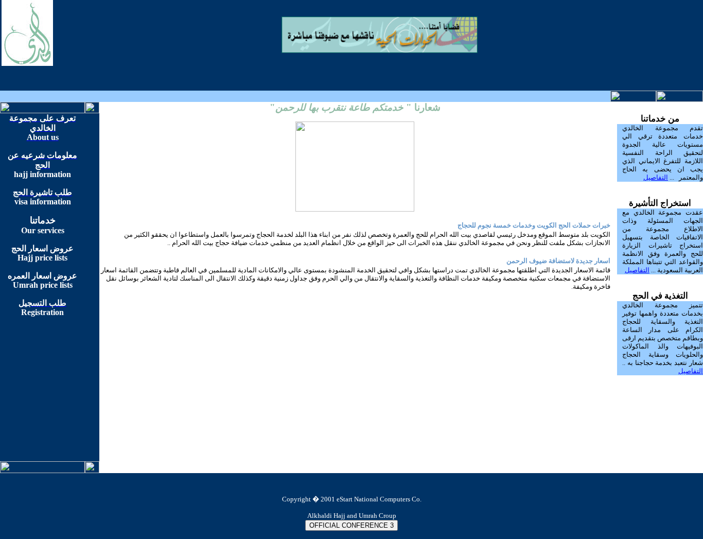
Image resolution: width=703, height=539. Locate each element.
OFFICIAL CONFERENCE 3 (351, 525)
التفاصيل (655, 177)
